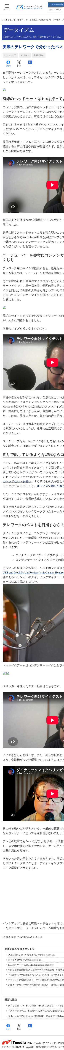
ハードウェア (10, 55)
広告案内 (30, 1047)
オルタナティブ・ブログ (12, 20)
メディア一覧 (8, 1047)
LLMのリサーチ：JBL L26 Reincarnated (31, 965)
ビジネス (25, 55)
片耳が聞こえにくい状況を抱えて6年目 (31, 955)
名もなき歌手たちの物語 (24, 960)
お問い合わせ (42, 1047)
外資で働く (39, 55)
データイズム (31, 20)
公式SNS (20, 1047)
